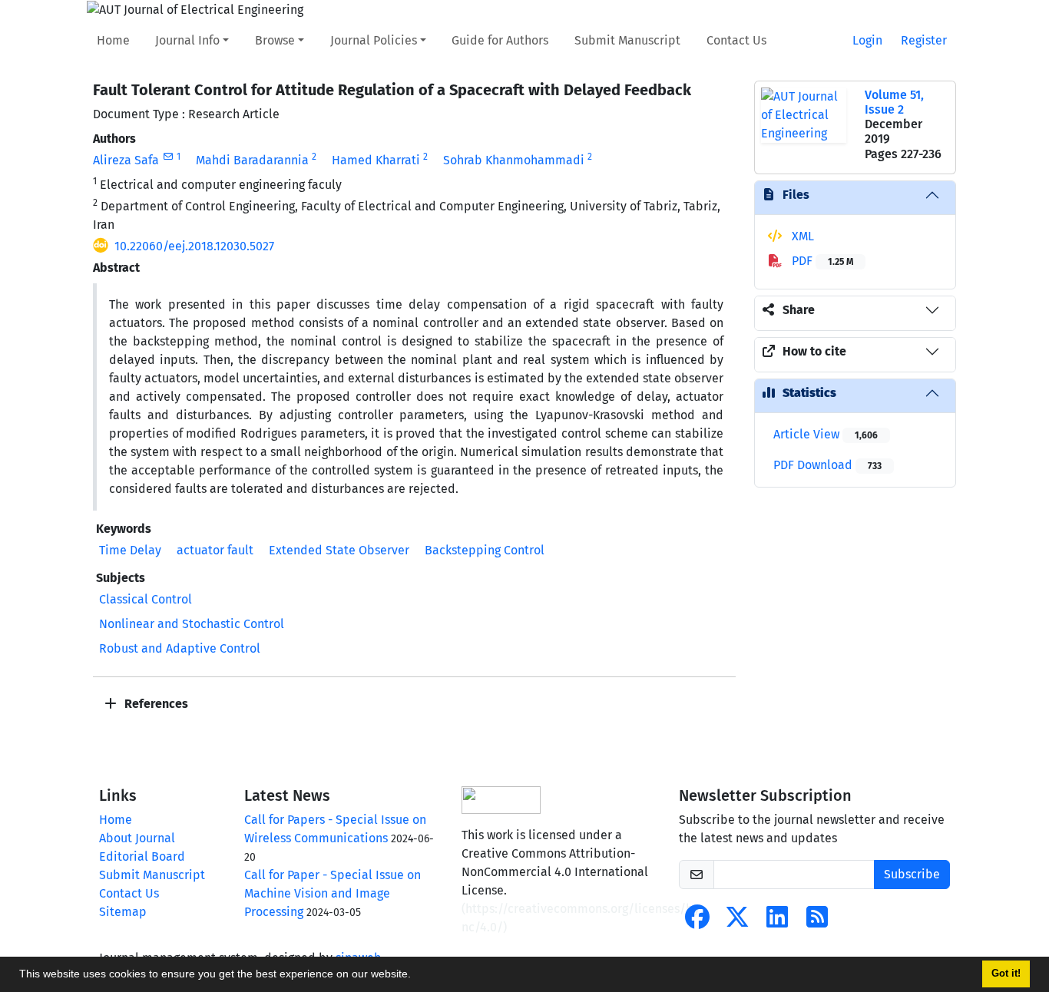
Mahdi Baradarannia (252, 160)
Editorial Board (142, 856)
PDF (821, 260)
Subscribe (912, 874)
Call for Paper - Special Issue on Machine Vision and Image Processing (332, 893)
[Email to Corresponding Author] (168, 156)
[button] (416, 976)
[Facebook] (697, 921)
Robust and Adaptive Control (179, 648)
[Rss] (817, 921)
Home (113, 40)
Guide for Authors (500, 40)
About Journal (137, 838)
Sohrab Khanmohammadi (513, 160)
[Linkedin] (777, 921)
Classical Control (145, 599)
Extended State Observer (339, 550)
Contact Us (736, 40)
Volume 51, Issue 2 (894, 102)
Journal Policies (373, 40)
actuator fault (215, 550)
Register (924, 40)
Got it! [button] (1006, 973)
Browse (275, 40)
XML (801, 236)
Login (867, 40)
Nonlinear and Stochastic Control (191, 624)
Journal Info (187, 40)
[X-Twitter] (737, 921)
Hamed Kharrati (376, 160)
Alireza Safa (126, 160)
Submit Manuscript (627, 40)
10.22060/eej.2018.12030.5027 (194, 246)
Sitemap (123, 911)
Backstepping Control (484, 550)
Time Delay (130, 550)
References (154, 703)
